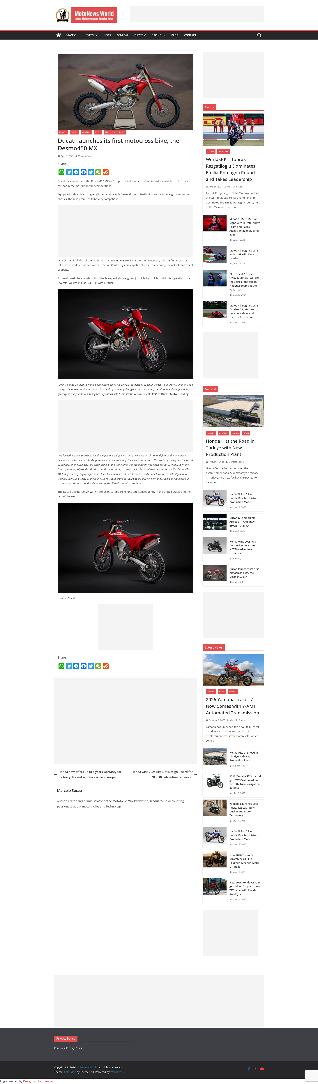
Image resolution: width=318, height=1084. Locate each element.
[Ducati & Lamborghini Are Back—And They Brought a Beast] (215, 524)
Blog (174, 35)
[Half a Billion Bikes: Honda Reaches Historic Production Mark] (215, 501)
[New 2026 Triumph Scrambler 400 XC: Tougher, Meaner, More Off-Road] (215, 863)
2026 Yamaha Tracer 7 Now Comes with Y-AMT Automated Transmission (232, 706)
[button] (78, 35)
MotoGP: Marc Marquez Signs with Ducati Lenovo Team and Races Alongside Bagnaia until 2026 (244, 226)
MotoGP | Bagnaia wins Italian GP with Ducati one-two (244, 254)
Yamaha (232, 691)
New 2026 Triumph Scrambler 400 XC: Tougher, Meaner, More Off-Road (244, 860)
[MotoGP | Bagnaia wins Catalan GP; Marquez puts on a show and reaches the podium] (215, 314)
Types (90, 35)
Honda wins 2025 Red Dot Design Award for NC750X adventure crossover (162, 774)
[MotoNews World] (58, 35)
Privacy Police (74, 1048)
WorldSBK (223, 151)
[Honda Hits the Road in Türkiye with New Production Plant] (233, 411)
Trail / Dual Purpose (115, 132)
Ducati (74, 132)
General (122, 35)
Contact (190, 35)
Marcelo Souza (85, 156)
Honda (235, 433)
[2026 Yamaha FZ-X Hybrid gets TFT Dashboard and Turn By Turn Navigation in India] (215, 785)
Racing (156, 35)
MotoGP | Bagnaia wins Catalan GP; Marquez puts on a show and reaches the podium (244, 311)
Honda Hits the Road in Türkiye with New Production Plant (230, 447)
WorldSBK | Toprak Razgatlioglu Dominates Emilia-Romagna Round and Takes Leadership (230, 169)
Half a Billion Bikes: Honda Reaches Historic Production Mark (244, 498)
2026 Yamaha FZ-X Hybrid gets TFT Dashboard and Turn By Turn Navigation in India (245, 782)
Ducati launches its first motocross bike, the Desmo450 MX (244, 572)
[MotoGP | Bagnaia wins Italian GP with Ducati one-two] (215, 257)
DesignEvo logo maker (38, 1081)
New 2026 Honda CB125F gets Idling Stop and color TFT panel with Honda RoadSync (245, 888)
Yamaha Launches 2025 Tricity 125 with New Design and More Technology (244, 809)
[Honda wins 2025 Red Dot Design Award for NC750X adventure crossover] (215, 550)
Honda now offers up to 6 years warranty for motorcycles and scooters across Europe (90, 774)
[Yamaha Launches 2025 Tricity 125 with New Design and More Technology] (215, 812)
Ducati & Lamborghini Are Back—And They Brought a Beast (242, 521)
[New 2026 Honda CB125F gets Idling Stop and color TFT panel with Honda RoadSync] (215, 891)
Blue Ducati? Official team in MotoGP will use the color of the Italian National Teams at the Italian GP (244, 281)
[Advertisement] (197, 14)
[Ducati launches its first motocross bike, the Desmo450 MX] (215, 575)
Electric (140, 35)
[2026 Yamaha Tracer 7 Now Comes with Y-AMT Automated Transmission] (233, 670)
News (107, 35)
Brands (71, 35)
